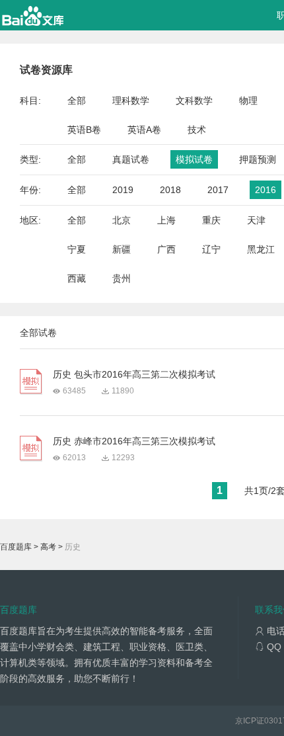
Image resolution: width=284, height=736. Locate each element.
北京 (121, 220)
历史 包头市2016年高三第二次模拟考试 (134, 374)
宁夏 (76, 249)
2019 (122, 189)
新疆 (121, 249)
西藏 (76, 278)
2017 (218, 189)
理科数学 (130, 100)
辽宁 (211, 249)
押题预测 (257, 159)
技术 (197, 129)
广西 (166, 249)
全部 (76, 100)
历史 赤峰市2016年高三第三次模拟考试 (134, 441)
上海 (166, 220)
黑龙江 (261, 249)
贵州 (121, 278)
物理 (248, 100)
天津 (256, 220)
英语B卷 (84, 129)
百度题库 (16, 547)
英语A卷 (144, 129)
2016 (265, 189)
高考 (48, 547)
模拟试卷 (194, 159)
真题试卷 (130, 159)
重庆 (211, 220)
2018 (170, 189)
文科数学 (194, 100)
